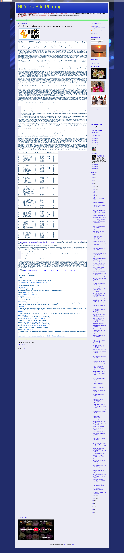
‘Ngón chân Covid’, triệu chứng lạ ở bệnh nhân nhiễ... (99, 427)
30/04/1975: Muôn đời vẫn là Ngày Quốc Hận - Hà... (99, 299)
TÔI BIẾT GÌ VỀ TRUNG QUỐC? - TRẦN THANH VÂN (98, 400)
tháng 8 (94, 191)
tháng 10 (94, 188)
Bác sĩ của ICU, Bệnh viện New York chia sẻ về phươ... (99, 234)
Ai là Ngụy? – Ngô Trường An (98, 383)
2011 (93, 509)
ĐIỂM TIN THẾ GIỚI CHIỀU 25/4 (98, 479)
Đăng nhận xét (22, 344)
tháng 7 (94, 192)
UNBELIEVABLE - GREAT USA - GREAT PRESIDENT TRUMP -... (99, 456)
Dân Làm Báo (94, 33)
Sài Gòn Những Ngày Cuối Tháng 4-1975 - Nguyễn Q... (99, 227)
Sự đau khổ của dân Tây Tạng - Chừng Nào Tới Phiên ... (98, 269)
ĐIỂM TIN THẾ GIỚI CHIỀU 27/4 (98, 316)
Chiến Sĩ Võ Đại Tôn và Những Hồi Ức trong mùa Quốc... (99, 249)
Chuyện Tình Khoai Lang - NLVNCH (99, 487)
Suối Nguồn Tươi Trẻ (96, 30)
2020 (93, 183)
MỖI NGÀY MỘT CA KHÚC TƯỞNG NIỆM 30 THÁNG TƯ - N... (99, 436)
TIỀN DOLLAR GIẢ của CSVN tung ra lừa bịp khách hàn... (99, 289)
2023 (93, 179)
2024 (93, 177)
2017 (93, 503)
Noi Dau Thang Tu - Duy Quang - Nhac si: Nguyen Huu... (98, 239)
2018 (93, 501)
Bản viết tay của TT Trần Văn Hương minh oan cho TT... (99, 286)
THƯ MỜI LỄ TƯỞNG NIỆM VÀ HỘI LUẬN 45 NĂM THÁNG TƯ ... (99, 264)
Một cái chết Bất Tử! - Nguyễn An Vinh (99, 217)
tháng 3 (94, 495)
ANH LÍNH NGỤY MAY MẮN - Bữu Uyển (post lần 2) (99, 220)
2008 (93, 512)
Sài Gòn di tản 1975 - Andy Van (98, 267)
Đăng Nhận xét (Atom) (25, 348)
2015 (93, 506)
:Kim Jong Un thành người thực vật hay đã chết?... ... (99, 463)
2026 (93, 174)
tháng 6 (94, 194)
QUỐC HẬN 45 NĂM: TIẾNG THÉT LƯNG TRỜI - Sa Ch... (99, 367)
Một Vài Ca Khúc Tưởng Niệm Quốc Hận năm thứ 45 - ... (99, 206)
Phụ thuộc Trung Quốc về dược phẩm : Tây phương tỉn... (99, 419)
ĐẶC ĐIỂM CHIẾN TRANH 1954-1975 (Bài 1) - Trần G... (99, 312)
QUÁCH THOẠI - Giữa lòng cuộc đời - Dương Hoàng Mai (99, 341)
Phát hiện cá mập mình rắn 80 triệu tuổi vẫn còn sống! (99, 369)
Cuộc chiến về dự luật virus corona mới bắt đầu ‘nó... (99, 310)
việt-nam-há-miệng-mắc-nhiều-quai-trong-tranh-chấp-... (99, 307)
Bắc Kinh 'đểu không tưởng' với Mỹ (99, 345)
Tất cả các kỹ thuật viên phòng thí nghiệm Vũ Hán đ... (98, 324)
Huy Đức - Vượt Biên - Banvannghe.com (96, 417)
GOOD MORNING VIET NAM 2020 (99, 485)
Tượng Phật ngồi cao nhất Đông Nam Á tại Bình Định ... (99, 350)
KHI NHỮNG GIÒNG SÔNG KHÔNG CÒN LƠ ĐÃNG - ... (99, 454)
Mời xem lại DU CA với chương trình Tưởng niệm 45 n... (99, 222)
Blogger (73, 544)
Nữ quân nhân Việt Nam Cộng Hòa (99, 305)
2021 (93, 182)
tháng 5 (94, 195)
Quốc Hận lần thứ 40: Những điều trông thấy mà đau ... (99, 284)
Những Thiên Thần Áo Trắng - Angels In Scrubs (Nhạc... (99, 347)
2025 (93, 176)
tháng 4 (94, 197)
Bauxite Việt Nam (95, 26)
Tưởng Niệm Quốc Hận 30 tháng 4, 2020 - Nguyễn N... (99, 336)
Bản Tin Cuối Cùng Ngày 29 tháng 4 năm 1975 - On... (99, 232)
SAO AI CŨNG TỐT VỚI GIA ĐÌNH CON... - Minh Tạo (98, 237)
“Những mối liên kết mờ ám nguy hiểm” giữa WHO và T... (98, 256)
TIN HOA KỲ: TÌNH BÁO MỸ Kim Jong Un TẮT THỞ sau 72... (99, 381)
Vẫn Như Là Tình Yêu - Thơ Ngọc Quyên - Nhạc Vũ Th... (98, 261)
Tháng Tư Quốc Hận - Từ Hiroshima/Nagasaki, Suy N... (98, 489)
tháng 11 (94, 186)
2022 (93, 180)
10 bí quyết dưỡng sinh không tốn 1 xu (99, 200)
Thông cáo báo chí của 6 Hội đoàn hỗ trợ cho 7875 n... (99, 244)
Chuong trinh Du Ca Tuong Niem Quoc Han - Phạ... (98, 246)
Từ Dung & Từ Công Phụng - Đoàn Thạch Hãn (101, 156)
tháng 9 (94, 189)
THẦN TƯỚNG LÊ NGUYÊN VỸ (98, 387)
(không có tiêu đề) (95, 138)
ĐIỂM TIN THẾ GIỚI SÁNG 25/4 (98, 470)
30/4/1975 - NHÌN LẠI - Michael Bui (99, 491)
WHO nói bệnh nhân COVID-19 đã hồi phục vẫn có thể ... (99, 446)
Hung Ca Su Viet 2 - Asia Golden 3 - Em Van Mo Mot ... (99, 397)
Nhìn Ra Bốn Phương (39, 6)
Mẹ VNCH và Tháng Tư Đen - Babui (99, 203)
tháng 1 (94, 498)
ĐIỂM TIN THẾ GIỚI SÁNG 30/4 (98, 202)
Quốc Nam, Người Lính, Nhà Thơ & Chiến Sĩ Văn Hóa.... (99, 414)
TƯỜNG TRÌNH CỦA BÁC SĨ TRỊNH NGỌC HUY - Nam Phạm (99, 484)
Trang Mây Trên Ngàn (95, 132)
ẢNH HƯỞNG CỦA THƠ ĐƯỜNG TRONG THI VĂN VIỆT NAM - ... (99, 359)
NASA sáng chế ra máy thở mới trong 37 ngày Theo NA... (99, 254)
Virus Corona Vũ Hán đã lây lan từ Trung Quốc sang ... (99, 468)
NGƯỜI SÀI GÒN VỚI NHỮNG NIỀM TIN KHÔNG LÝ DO (99, 294)
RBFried (64, 544)
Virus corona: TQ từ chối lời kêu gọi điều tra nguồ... (99, 461)
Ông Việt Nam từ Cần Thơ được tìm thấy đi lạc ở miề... (99, 439)
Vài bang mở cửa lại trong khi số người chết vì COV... (98, 449)
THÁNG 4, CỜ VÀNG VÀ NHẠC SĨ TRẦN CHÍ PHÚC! (99, 354)
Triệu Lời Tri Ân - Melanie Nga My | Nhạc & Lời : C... (99, 291)
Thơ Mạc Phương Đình (96, 63)
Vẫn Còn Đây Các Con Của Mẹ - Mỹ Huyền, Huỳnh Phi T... (99, 319)
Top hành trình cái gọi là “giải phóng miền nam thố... (99, 224)
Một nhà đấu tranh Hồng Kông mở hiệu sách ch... (99, 434)
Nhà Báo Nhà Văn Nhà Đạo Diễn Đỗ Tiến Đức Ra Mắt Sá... (99, 303)
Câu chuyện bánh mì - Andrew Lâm (99, 265)
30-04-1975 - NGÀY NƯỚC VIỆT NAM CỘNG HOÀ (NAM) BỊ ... (99, 444)
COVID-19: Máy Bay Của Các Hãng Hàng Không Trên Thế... (99, 372)
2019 (93, 500)
